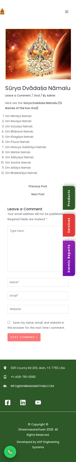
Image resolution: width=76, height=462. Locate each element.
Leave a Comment (18, 96)
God (37, 96)
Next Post (38, 194)
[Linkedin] (23, 402)
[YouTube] (38, 402)
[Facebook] (8, 402)
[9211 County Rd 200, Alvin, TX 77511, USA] (34, 368)
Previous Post (38, 186)
